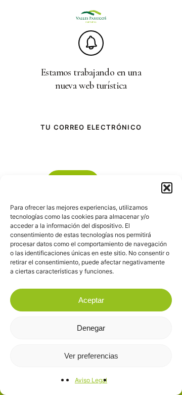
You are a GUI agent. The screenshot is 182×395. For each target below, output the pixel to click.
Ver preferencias (91, 355)
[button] (167, 188)
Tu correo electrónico (91, 127)
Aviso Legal (91, 380)
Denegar (91, 328)
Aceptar (91, 300)
